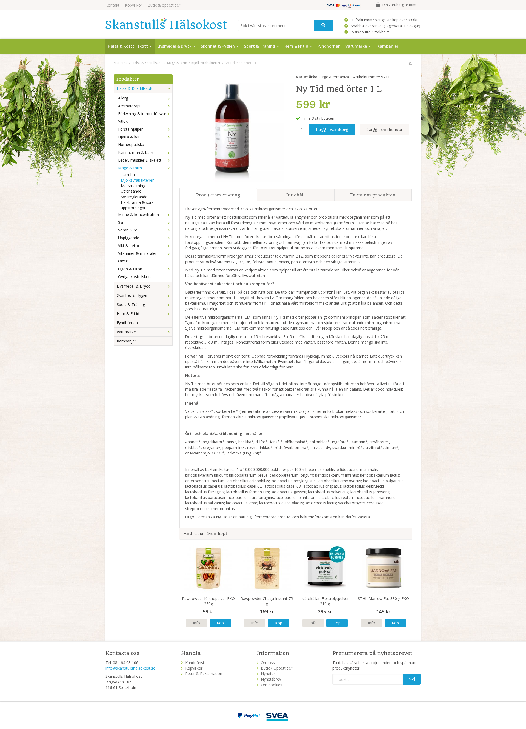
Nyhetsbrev (271, 679)
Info (196, 622)
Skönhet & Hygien (218, 46)
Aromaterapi (129, 105)
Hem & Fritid (296, 46)
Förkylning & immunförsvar (142, 113)
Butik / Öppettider (276, 668)
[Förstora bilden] (231, 128)
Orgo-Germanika (322, 76)
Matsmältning (133, 185)
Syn (121, 222)
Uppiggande (128, 237)
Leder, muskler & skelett (139, 160)
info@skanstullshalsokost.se (130, 668)
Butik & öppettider (164, 5)
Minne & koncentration (138, 214)
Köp (220, 622)
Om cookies (271, 684)
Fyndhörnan (329, 46)
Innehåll (295, 195)
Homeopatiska (131, 144)
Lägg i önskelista (384, 129)
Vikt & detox (129, 245)
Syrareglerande (134, 196)
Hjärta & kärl (129, 136)
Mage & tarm (130, 167)
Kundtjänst (194, 662)
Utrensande (131, 191)
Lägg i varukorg (332, 129)
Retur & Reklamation (203, 673)
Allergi (123, 98)
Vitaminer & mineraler (137, 253)
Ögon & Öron (130, 268)
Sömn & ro (128, 230)
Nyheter (268, 673)
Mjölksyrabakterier (137, 180)
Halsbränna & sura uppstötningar (137, 205)
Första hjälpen (131, 129)
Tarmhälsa (130, 174)
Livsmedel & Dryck (174, 46)
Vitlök (123, 121)
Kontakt (112, 5)
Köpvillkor (133, 5)
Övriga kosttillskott (134, 276)
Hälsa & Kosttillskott (128, 46)
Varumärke (356, 46)
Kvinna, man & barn (135, 152)
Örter (122, 261)
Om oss (268, 662)
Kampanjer (387, 46)
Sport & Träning (259, 46)
